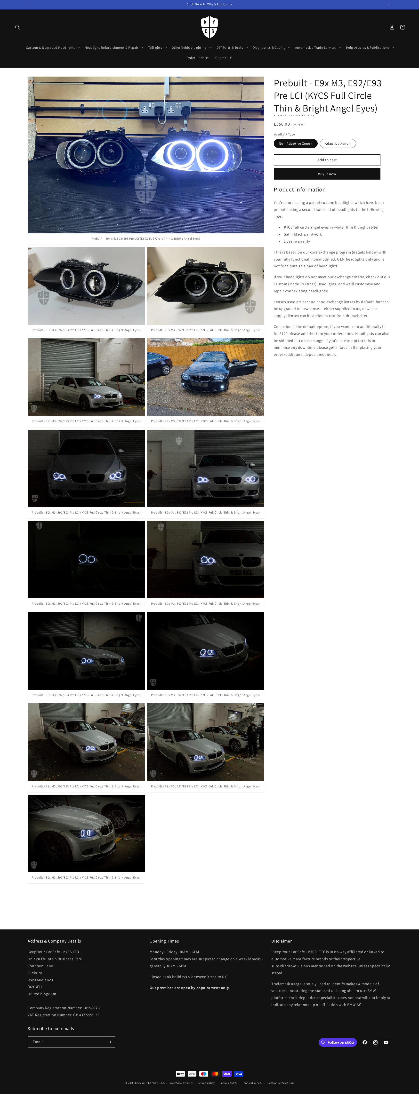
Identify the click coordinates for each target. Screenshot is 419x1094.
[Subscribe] (109, 1042)
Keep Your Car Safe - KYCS (151, 1083)
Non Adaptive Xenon (296, 143)
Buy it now (327, 173)
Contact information (280, 1082)
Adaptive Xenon (338, 143)
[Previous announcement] (29, 4)
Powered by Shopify (180, 1083)
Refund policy (206, 1082)
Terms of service (252, 1082)
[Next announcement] (389, 4)
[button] (17, 27)
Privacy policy (229, 1082)
